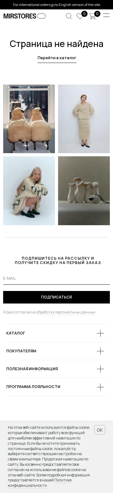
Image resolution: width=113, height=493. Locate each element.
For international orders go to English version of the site (56, 4)
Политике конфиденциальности (40, 482)
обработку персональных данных (65, 312)
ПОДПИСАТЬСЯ (56, 297)
